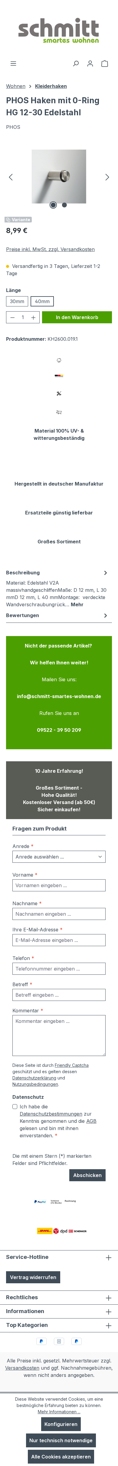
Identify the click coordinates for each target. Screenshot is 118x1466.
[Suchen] (75, 63)
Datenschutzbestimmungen (51, 1114)
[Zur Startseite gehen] (59, 29)
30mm (17, 301)
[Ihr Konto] (90, 63)
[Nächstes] (107, 176)
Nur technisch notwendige (61, 1440)
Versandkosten (22, 1368)
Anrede (23, 846)
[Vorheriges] (10, 176)
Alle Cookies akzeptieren (61, 1457)
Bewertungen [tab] (22, 615)
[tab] (57, 588)
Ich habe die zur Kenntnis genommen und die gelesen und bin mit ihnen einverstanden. (58, 1121)
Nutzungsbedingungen (35, 1084)
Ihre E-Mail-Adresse (37, 930)
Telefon (23, 958)
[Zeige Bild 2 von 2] (64, 205)
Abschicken (87, 1175)
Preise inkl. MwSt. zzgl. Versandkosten (50, 249)
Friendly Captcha (72, 1065)
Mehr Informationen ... (59, 1411)
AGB (91, 1121)
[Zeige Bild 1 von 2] (53, 205)
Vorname (25, 875)
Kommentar (27, 1011)
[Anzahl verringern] (12, 317)
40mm (42, 301)
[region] (59, 176)
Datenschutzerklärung (34, 1077)
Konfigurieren (60, 1424)
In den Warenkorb (77, 317)
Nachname (27, 903)
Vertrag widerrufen (33, 1277)
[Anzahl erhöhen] (33, 317)
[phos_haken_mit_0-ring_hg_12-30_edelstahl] (59, 177)
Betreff (22, 984)
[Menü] (13, 63)
